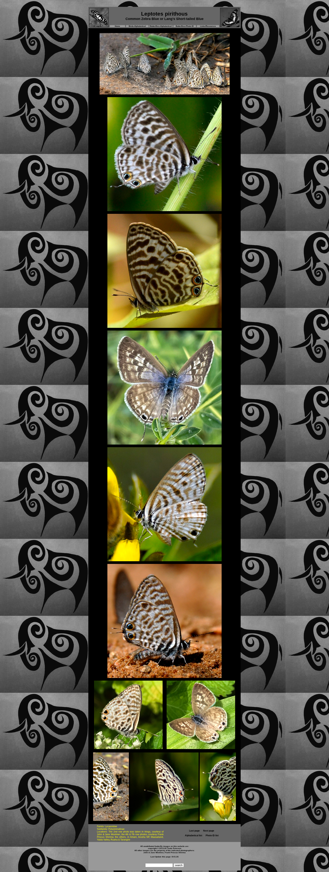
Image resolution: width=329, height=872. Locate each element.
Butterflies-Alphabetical (161, 26)
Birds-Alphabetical (137, 26)
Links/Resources (208, 26)
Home (117, 26)
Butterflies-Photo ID (185, 26)
